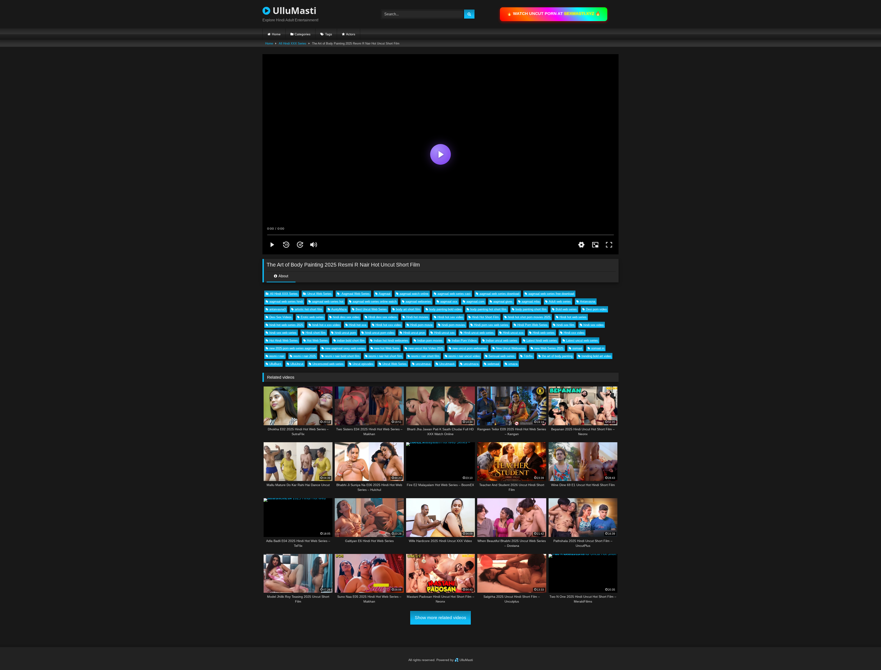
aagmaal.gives (503, 301)
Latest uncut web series (582, 340)
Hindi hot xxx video (388, 325)
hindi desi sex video (346, 317)
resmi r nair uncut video (464, 356)
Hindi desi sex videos (382, 317)
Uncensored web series (327, 364)
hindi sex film (565, 325)
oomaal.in (597, 348)
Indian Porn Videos (464, 340)
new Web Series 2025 (548, 348)
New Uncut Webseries (510, 348)
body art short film (408, 309)
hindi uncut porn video (379, 332)
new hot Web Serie (386, 348)
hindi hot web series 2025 (286, 325)
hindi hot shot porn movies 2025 (529, 317)
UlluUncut (296, 364)
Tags (328, 34)
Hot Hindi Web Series (283, 340)
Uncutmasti (446, 364)
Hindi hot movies (417, 317)
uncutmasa (423, 364)
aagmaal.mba (531, 301)
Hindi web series (544, 332)
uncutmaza (471, 364)
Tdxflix (528, 356)
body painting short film (531, 309)
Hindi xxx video (574, 332)
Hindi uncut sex (444, 332)
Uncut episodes (363, 364)
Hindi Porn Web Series (532, 325)
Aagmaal (384, 293)
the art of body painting (557, 356)
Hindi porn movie (421, 325)
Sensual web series (502, 356)
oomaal (577, 348)
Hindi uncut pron (414, 332)
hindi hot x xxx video (326, 325)
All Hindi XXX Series (292, 43)
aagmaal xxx (448, 301)
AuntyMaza (338, 309)
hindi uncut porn (345, 332)
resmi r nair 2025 (304, 356)
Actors (350, 34)
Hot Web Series (317, 340)
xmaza (512, 364)
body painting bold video (445, 309)
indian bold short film (351, 340)
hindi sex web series (282, 332)
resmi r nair (276, 356)
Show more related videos (440, 617)
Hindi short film (316, 332)
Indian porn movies (430, 340)
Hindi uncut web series (479, 332)
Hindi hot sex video (450, 317)
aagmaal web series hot (327, 301)
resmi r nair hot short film (385, 356)
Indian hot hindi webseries (391, 340)
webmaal (493, 364)
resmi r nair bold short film (342, 356)
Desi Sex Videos (280, 317)
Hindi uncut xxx (513, 332)
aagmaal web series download (499, 293)
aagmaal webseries (418, 301)
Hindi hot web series (573, 317)
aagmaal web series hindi (286, 301)
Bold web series (566, 309)
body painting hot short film (488, 309)
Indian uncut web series (501, 340)
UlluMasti (293, 10)
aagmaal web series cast (454, 293)
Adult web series (560, 301)
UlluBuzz (275, 364)
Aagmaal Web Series (355, 293)
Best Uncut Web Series (371, 309)
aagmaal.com (475, 301)
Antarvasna (587, 301)
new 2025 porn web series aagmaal (292, 348)
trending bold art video (596, 356)
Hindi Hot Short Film (485, 317)
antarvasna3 (277, 309)
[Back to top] (867, 656)
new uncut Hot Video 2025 (425, 348)
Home (276, 34)
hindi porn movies (453, 325)
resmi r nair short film (425, 356)
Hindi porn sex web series (491, 325)
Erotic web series (312, 317)
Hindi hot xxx (357, 325)
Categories (302, 34)
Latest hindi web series (542, 340)
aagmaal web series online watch (374, 301)
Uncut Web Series (319, 293)
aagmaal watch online (414, 293)
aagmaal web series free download (551, 293)
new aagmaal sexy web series (345, 348)
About (283, 276)
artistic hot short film (308, 309)
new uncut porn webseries (469, 348)
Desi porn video (596, 309)
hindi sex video (593, 325)
